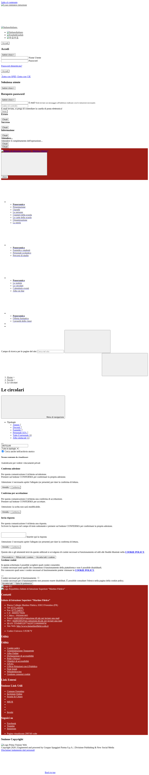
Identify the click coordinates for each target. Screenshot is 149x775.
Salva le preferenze (24, 583)
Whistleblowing (14, 671)
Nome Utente (35, 57)
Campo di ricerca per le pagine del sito (18, 351)
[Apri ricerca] (125, 364)
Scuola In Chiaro (15, 696)
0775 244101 (17, 608)
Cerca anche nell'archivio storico (19, 451)
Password (33, 60)
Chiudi (5, 119)
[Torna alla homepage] (74, 151)
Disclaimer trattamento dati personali (18, 750)
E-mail (32, 102)
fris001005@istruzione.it (36, 618)
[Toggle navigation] (24, 163)
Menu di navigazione (55, 417)
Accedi (5, 43)
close (4, 177)
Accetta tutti (45, 557)
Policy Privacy (13, 658)
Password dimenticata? (11, 66)
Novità (10, 380)
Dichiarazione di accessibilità (20, 656)
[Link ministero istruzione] (14, 5)
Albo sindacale (21, 438)
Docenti (17, 427)
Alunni (17, 425)
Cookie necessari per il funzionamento (19, 578)
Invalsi (10, 712)
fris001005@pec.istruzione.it (37, 621)
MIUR (10, 702)
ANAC (10, 664)
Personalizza (7, 557)
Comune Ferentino (15, 691)
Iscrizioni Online (14, 694)
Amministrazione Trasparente (20, 650)
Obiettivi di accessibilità (18, 661)
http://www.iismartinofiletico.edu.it (32, 626)
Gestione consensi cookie (18, 674)
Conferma (15, 487)
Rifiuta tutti (24, 557)
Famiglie (18, 430)
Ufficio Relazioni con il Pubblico (22, 666)
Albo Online (12, 653)
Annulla (5, 487)
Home (10, 377)
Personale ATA (20, 432)
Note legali (12, 669)
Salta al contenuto (9, 2)
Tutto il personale (22, 435)
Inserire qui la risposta (37, 537)
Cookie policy (13, 648)
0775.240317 (18, 610)
